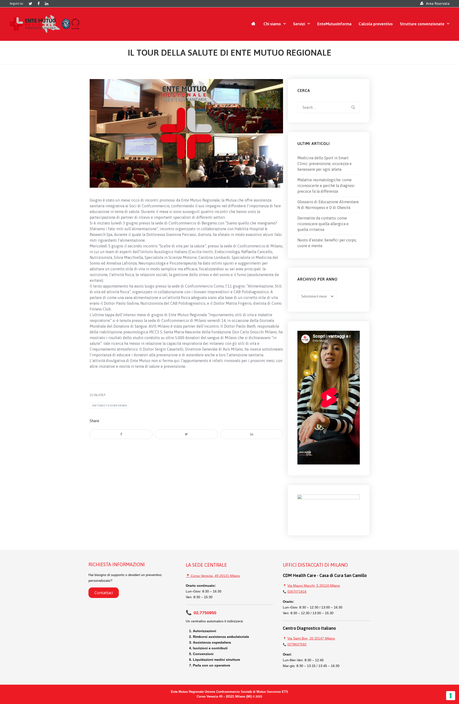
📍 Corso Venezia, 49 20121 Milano (213, 576)
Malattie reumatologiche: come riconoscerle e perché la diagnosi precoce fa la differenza (326, 185)
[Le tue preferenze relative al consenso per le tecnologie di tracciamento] (450, 695)
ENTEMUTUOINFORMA (109, 405)
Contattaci (103, 592)
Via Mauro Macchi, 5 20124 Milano (313, 585)
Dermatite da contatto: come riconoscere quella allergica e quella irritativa (323, 224)
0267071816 (296, 591)
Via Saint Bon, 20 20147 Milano (311, 638)
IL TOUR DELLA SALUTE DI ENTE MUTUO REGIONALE (229, 53)
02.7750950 (201, 612)
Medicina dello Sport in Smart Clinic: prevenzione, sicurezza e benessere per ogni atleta (324, 163)
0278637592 (296, 644)
